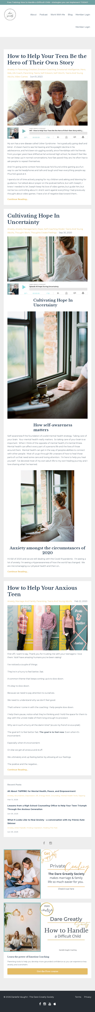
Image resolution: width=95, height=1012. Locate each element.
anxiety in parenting (17, 69)
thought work (22, 232)
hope (40, 229)
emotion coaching (47, 69)
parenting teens (31, 73)
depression (30, 796)
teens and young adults (59, 601)
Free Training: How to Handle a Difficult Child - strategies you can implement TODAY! (47, 2)
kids (9, 73)
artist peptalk (20, 828)
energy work (44, 796)
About (33, 14)
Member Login (83, 14)
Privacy (87, 997)
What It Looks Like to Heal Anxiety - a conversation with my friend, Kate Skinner (46, 822)
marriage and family (25, 601)
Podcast (44, 14)
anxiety (11, 229)
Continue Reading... (17, 199)
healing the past (50, 828)
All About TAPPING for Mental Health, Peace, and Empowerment (41, 791)
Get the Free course (47, 971)
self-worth (59, 73)
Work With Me (58, 14)
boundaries (19, 796)
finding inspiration (34, 828)
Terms (78, 997)
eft (37, 796)
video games (21, 77)
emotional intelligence (68, 69)
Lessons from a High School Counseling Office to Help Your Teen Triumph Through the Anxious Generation (47, 807)
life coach (17, 73)
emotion (33, 69)
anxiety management (26, 229)
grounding (55, 796)
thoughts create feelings (44, 232)
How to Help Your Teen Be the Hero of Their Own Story (47, 59)
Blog (70, 14)
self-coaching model (54, 229)
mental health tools (69, 796)
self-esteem (47, 73)
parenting (41, 601)
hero (82, 69)
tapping (81, 796)
